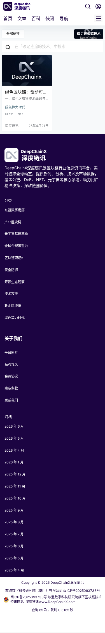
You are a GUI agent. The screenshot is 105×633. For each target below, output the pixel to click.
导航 (63, 18)
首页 (7, 18)
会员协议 (11, 376)
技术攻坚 (11, 294)
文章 (21, 18)
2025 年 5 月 (14, 558)
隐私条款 (11, 388)
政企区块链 (12, 306)
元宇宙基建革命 (16, 234)
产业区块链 (12, 222)
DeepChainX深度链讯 (67, 582)
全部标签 (13, 34)
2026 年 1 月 (14, 462)
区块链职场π (14, 258)
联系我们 (11, 400)
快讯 (49, 18)
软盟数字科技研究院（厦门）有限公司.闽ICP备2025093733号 (52, 591)
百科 (35, 18)
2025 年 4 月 (14, 570)
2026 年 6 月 (14, 426)
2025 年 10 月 (15, 498)
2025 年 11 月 (14, 486)
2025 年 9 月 (14, 510)
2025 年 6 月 (14, 546)
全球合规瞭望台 (16, 246)
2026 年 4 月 (14, 450)
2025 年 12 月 (14, 474)
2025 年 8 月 (14, 522)
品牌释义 (11, 364)
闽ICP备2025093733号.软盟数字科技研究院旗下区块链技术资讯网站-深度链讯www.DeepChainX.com (56, 599)
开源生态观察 (14, 282)
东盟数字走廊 (14, 210)
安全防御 (11, 270)
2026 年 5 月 (14, 438)
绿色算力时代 (15, 107)
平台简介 (11, 352)
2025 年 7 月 (14, 534)
